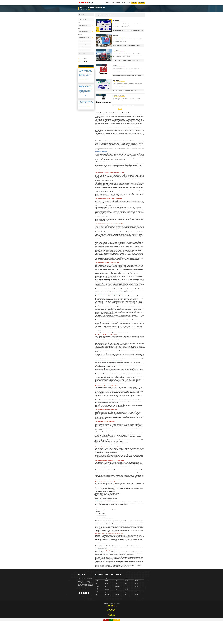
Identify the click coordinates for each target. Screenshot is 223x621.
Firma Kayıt (141, 2)
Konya (116, 580)
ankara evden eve (111, 609)
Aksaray (106, 583)
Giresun (116, 588)
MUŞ (86, 9)
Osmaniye (137, 591)
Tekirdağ (136, 583)
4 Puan (85, 58)
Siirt (116, 589)
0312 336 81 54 (116, 21)
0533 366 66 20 (122, 21)
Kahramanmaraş (118, 586)
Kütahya (136, 594)
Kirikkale (107, 592)
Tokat (126, 591)
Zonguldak (98, 591)
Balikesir (126, 580)
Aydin (126, 583)
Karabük (126, 586)
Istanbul (97, 578)
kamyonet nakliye (111, 613)
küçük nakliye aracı (111, 615)
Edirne (126, 592)
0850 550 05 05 (116, 81)
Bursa (136, 578)
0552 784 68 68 (122, 96)
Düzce (136, 588)
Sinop (97, 595)
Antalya (126, 578)
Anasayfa (82, 9)
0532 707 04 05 (122, 81)
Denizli (116, 581)
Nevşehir (107, 594)
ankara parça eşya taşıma (111, 611)
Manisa (106, 586)
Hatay (136, 581)
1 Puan (85, 63)
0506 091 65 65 (116, 36)
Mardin (126, 589)
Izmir (116, 578)
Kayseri (97, 580)
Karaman (117, 594)
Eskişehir (136, 586)
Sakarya (97, 586)
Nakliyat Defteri (116, 2)
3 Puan (85, 60)
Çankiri (97, 592)
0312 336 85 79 (116, 51)
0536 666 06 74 (122, 51)
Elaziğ (97, 588)
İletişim (128, 2)
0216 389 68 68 (116, 96)
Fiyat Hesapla (106, 619)
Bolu (116, 583)
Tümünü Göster (108, 595)
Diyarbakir (137, 580)
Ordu (106, 591)
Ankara (106, 578)
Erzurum (97, 583)
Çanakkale (107, 589)
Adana (106, 581)
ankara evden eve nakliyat (111, 606)
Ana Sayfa (108, 2)
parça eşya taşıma (111, 614)
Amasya (106, 588)
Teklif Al (123, 2)
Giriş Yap (134, 2)
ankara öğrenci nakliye (111, 616)
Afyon (126, 594)
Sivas (116, 591)
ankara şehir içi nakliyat (111, 610)
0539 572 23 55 (116, 66)
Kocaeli (106, 580)
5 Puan (85, 56)
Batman (126, 581)
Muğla (97, 589)
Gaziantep (97, 581)
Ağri (135, 589)
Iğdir (136, 592)
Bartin (97, 594)
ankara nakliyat (111, 605)
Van (116, 592)
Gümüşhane (127, 588)
